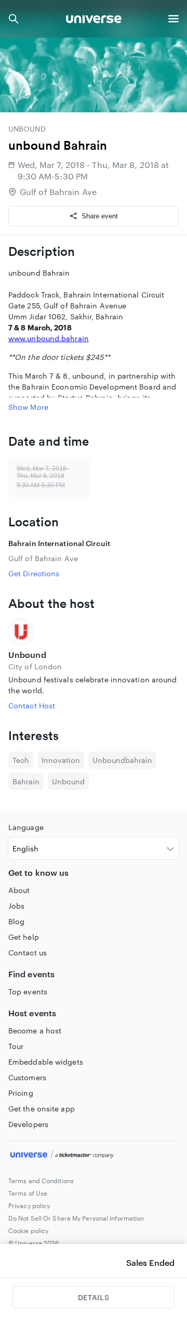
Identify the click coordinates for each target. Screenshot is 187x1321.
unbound (68, 781)
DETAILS (93, 1297)
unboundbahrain (122, 760)
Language (26, 827)
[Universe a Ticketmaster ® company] (93, 1155)
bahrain (25, 781)
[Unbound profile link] (93, 631)
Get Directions (33, 573)
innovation (61, 760)
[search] (13, 19)
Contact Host (31, 705)
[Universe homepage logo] (94, 20)
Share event (100, 216)
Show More (28, 407)
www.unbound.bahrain (48, 338)
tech (20, 760)
